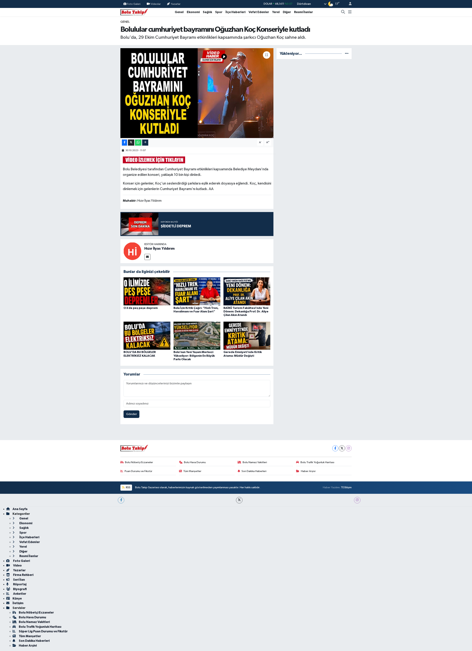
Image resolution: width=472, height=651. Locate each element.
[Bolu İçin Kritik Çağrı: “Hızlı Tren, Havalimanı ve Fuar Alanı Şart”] (196, 291)
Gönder (131, 414)
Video (17, 565)
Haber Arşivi (308, 471)
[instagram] (357, 500)
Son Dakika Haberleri (254, 471)
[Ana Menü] (350, 12)
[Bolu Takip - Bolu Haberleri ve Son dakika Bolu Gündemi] (134, 12)
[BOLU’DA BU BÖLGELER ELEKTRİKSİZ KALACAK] (147, 335)
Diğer (287, 12)
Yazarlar (176, 3)
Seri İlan (19, 579)
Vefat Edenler (259, 12)
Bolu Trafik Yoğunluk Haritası (317, 462)
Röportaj (19, 584)
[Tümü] (346, 53)
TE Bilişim (346, 487)
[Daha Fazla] (145, 143)
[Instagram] (349, 448)
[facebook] (121, 500)
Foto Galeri (133, 3)
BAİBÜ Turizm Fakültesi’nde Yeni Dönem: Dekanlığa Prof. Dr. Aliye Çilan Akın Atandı (245, 311)
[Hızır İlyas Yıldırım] (132, 251)
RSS (127, 487)
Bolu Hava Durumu (195, 462)
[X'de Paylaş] (131, 143)
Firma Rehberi (23, 574)
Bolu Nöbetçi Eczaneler (139, 462)
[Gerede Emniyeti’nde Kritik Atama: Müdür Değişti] (246, 335)
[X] (342, 448)
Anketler (19, 593)
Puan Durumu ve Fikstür (138, 471)
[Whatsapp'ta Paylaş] (138, 143)
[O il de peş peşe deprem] (147, 291)
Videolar (156, 3)
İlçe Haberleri (235, 12)
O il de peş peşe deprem (141, 307)
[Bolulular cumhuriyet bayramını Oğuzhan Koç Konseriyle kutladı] (197, 93)
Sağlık (207, 12)
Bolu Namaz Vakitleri (255, 462)
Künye (17, 598)
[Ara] (343, 12)
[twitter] (239, 500)
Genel (179, 12)
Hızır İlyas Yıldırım (159, 248)
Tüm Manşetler (192, 471)
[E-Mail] (147, 257)
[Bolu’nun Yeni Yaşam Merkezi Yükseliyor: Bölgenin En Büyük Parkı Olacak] (196, 335)
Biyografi (20, 589)
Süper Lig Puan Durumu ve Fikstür (43, 631)
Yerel (276, 12)
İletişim (18, 603)
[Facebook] (335, 448)
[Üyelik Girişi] (349, 4)
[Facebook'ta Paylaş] (124, 143)
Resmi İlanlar (303, 12)
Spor (218, 12)
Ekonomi (193, 12)
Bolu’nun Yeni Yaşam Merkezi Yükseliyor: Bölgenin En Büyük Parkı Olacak (194, 356)
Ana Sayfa (20, 509)
